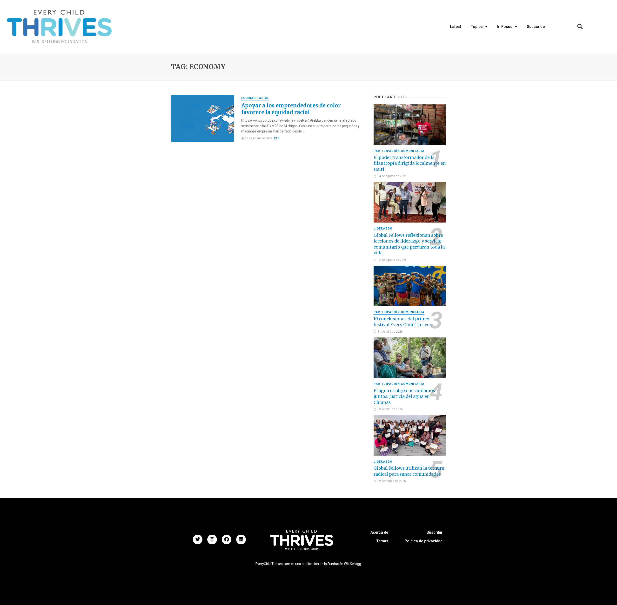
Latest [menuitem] (455, 26)
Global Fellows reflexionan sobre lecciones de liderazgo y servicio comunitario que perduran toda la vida (409, 244)
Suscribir (435, 532)
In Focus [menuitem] (504, 26)
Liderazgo (383, 228)
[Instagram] (212, 539)
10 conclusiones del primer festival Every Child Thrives (403, 322)
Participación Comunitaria (399, 151)
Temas (382, 541)
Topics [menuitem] (477, 26)
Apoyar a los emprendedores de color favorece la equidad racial (291, 109)
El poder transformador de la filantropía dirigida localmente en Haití (410, 163)
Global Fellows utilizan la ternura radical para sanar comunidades (409, 471)
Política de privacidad (424, 541)
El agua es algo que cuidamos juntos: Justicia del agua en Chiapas (404, 396)
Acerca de (379, 532)
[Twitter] (197, 539)
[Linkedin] (241, 539)
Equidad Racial (255, 98)
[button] (580, 26)
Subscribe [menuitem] (536, 26)
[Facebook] (226, 539)
